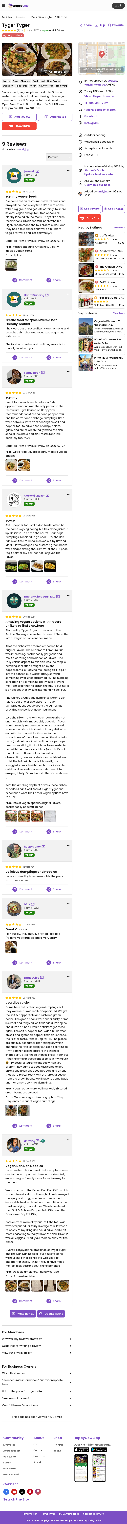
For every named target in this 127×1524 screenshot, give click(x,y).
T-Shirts (58, 1444)
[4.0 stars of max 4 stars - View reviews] (9, 30)
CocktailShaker (34, 496)
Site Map (38, 1462)
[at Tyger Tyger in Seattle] (11, 816)
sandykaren (32, 373)
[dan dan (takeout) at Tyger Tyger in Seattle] (24, 566)
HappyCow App (87, 1437)
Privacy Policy (30, 1513)
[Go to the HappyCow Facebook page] (6, 1492)
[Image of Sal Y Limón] (86, 286)
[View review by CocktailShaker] (14, 500)
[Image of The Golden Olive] (86, 270)
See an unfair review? (16, 1398)
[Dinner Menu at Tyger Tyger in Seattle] (37, 1286)
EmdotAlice (31, 978)
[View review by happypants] (14, 851)
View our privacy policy (17, 1353)
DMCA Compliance (69, 1513)
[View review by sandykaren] (14, 377)
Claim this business (14, 1373)
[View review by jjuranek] (14, 176)
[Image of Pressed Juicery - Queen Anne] (86, 301)
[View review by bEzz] (14, 909)
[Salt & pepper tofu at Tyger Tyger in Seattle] (11, 1110)
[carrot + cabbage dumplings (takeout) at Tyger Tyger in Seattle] (50, 566)
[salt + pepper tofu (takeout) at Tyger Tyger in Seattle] (37, 566)
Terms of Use (48, 1513)
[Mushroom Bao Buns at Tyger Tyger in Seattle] (11, 265)
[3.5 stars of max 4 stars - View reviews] (101, 254)
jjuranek (29, 171)
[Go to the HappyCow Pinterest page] (30, 1492)
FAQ (35, 1444)
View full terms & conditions (20, 1405)
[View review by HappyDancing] (14, 299)
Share (88, 25)
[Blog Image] (86, 326)
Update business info (98, 174)
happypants (32, 847)
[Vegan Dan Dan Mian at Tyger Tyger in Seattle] (24, 1286)
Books (57, 1450)
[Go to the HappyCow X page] (22, 1492)
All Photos (58, 72)
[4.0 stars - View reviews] (101, 239)
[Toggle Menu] (3, 5)
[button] (102, 54)
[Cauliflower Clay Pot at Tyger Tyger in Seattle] (63, 1286)
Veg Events (10, 1456)
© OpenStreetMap (112, 69)
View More (119, 227)
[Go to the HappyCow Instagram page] (38, 1492)
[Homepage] (18, 5)
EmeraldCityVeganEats (39, 597)
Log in (118, 5)
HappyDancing (34, 295)
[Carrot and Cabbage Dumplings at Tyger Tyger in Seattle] (11, 465)
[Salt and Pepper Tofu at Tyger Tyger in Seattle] (24, 465)
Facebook (91, 116)
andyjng (24, 149)
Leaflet (86, 69)
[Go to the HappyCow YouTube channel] (14, 1492)
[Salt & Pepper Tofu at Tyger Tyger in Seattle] (11, 1286)
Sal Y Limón (107, 282)
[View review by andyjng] (14, 1145)
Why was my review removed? (22, 1339)
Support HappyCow (93, 1513)
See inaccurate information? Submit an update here (32, 1382)
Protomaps (96, 69)
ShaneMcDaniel (94, 170)
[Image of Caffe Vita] (86, 239)
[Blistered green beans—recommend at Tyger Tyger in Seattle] (24, 1110)
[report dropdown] (68, 170)
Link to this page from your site (22, 1391)
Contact (38, 1450)
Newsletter (10, 1468)
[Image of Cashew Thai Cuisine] (86, 255)
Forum (7, 1462)
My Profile (9, 1444)
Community (13, 1437)
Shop (57, 1437)
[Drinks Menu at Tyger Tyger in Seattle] (50, 1286)
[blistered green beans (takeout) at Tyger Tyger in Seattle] (11, 566)
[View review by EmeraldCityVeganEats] (14, 601)
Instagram (91, 123)
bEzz (27, 904)
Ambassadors (12, 1450)
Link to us (39, 1456)
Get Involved (11, 1474)
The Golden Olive (111, 267)
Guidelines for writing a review (21, 1346)
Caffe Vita (107, 235)
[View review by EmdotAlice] (14, 982)
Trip (102, 25)
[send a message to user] (38, 172)
